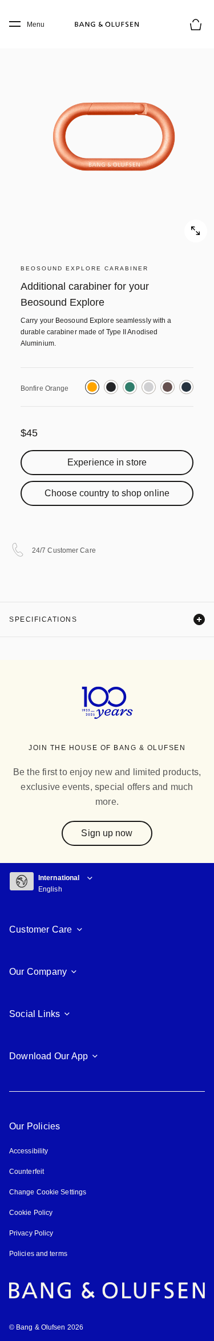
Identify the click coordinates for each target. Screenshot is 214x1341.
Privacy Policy (31, 1233)
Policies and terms (38, 1254)
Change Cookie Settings (47, 1192)
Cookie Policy (31, 1213)
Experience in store (107, 462)
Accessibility (28, 1151)
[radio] (92, 387)
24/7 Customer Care (64, 550)
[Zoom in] (107, 135)
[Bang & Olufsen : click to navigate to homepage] (107, 24)
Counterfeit (26, 1172)
